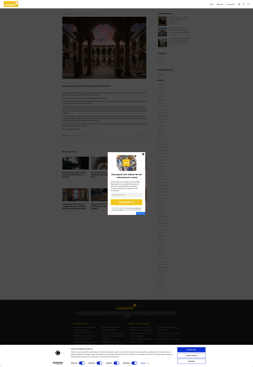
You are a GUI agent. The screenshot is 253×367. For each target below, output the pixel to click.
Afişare (143, 363)
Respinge (191, 361)
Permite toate (191, 350)
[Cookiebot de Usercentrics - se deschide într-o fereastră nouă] (58, 363)
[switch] (99, 363)
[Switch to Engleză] (239, 4)
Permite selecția (191, 355)
